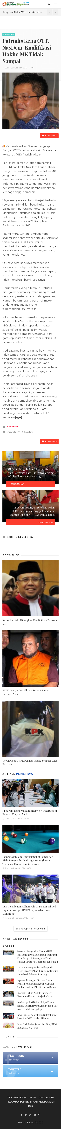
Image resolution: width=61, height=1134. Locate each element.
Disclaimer (46, 1097)
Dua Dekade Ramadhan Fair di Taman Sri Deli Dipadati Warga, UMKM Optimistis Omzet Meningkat (29, 910)
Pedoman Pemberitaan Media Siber (30, 1101)
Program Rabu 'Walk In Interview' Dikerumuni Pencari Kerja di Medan (29, 812)
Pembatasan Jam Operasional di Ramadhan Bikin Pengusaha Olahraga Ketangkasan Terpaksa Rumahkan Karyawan (27, 860)
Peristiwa (8, 34)
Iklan (32, 1097)
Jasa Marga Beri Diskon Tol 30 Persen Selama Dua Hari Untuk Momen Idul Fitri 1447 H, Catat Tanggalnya (37, 1006)
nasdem (29, 432)
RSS (30, 1106)
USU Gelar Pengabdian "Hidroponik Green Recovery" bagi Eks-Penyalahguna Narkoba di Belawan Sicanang (37, 971)
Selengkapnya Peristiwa (29, 928)
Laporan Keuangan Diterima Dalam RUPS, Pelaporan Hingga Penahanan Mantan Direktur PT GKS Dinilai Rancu (36, 984)
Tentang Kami (16, 1097)
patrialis (12, 432)
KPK (21, 432)
